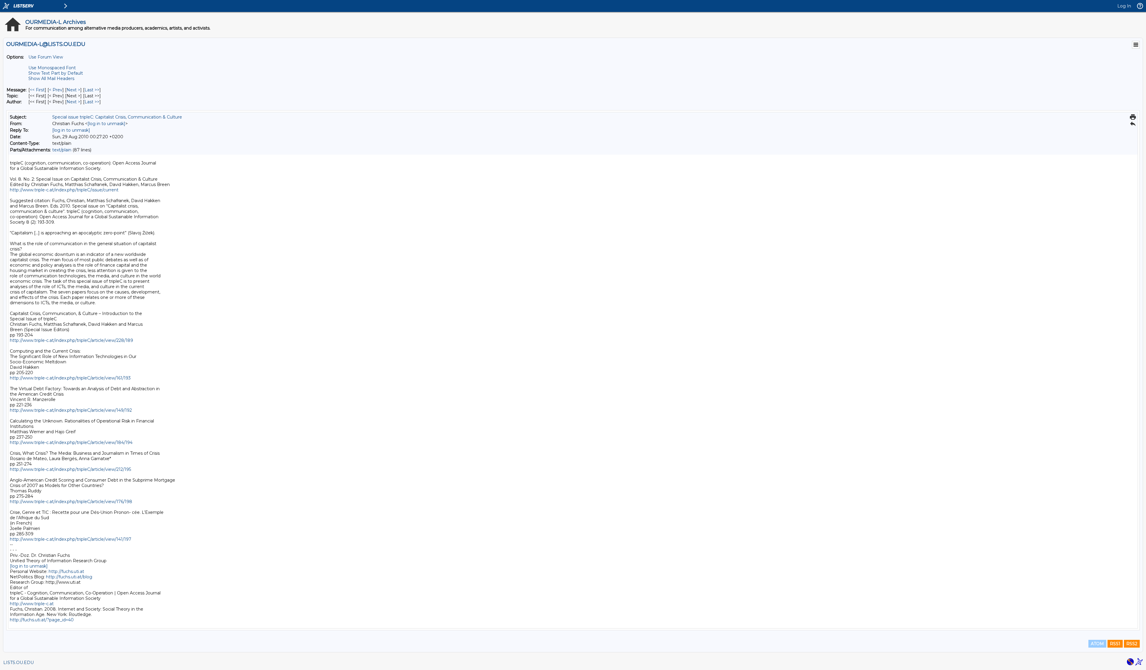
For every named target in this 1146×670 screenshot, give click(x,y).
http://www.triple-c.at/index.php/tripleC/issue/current (64, 190)
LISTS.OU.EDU (18, 662)
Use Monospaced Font (52, 67)
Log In (1124, 6)
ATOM (1097, 643)
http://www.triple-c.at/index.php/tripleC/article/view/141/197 (70, 539)
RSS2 (1131, 643)
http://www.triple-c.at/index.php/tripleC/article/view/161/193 (70, 378)
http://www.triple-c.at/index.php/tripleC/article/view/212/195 (70, 469)
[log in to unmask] (106, 123)
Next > (73, 90)
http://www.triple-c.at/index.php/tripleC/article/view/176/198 (71, 501)
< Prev (55, 90)
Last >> (91, 90)
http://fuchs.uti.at (66, 571)
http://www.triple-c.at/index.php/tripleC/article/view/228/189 (71, 340)
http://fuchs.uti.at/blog (69, 577)
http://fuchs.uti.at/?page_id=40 (42, 620)
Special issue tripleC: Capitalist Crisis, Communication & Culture (117, 117)
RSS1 (1115, 643)
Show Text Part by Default (55, 73)
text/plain (61, 150)
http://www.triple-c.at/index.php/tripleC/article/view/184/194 (71, 442)
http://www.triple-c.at (32, 603)
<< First (37, 90)
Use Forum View (45, 57)
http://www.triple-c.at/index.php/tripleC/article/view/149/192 (71, 410)
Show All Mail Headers (51, 78)
